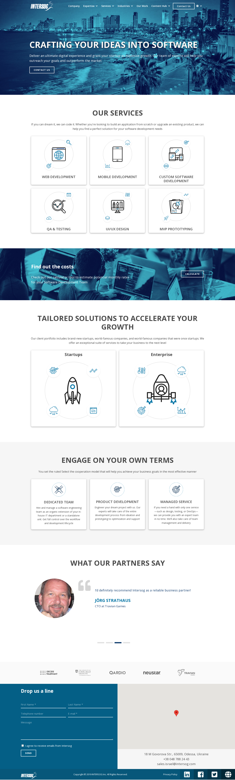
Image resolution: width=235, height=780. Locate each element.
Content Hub (159, 6)
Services (106, 6)
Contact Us (183, 6)
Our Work (142, 6)
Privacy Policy (170, 774)
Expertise (88, 6)
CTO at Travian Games (110, 606)
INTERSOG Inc (99, 774)
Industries (124, 6)
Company (74, 6)
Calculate (192, 273)
